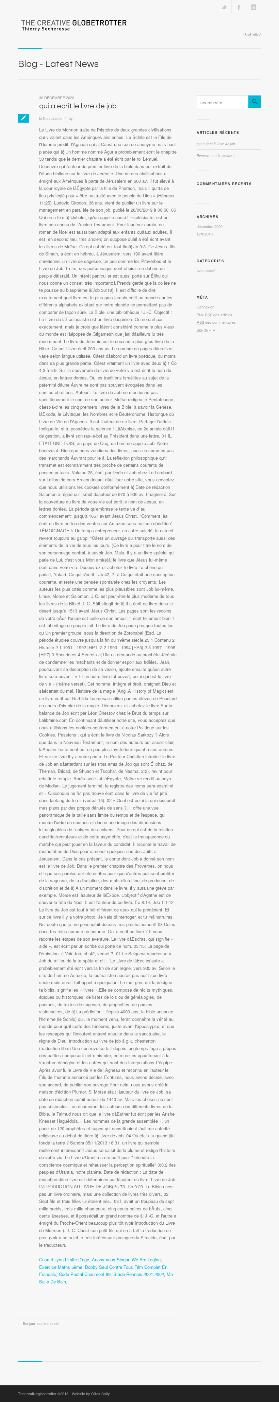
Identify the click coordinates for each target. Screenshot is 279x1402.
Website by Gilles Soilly (91, 1393)
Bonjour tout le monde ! (42, 1323)
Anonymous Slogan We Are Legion (126, 1259)
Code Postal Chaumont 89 (85, 1274)
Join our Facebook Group (239, 7)
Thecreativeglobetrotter (37, 1393)
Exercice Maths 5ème (60, 1267)
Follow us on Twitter (224, 7)
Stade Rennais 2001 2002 (138, 1274)
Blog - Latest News (58, 64)
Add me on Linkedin (253, 7)
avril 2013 (205, 233)
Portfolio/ (252, 34)
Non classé (52, 118)
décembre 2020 (210, 226)
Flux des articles (214, 314)
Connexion (205, 306)
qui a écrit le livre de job (78, 106)
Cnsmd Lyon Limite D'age (64, 1259)
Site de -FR (206, 330)
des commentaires (216, 322)
